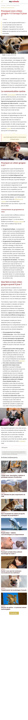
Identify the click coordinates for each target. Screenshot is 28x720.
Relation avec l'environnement (7, 7)
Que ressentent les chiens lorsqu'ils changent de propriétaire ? (13, 514)
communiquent (11, 94)
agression (22, 361)
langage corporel (18, 221)
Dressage (3, 5)
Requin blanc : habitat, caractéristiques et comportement (12, 533)
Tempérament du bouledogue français (14, 590)
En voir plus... (14, 613)
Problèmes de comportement (12, 5)
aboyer (9, 128)
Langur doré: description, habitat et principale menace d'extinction (13, 476)
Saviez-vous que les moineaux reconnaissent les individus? (11, 572)
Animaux (3, 474)
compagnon (22, 441)
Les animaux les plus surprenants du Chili (13, 495)
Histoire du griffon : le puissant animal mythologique (13, 608)
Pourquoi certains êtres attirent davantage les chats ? (11, 552)
